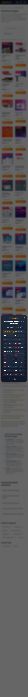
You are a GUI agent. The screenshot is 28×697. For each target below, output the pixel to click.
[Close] (24, 318)
